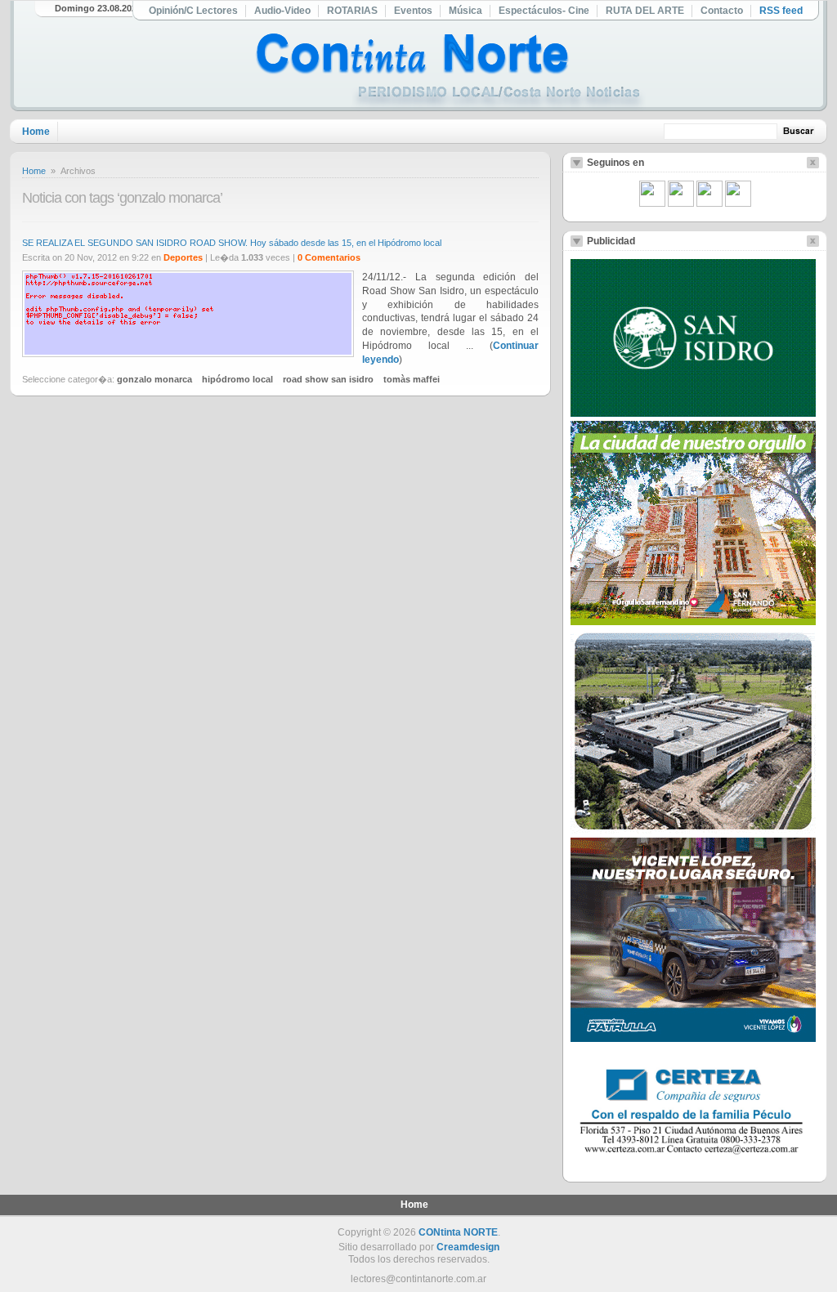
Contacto (721, 10)
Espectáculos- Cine (544, 10)
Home (36, 131)
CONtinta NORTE (458, 1232)
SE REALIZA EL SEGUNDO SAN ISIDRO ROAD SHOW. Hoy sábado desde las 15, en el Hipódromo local (231, 243)
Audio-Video (282, 10)
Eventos (413, 10)
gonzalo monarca (154, 379)
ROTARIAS (352, 10)
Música (465, 10)
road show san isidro (328, 379)
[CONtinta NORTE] (450, 72)
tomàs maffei (411, 379)
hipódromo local (237, 379)
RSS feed (781, 10)
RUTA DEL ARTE (645, 10)
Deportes (183, 257)
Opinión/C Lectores (193, 10)
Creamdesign (467, 1247)
